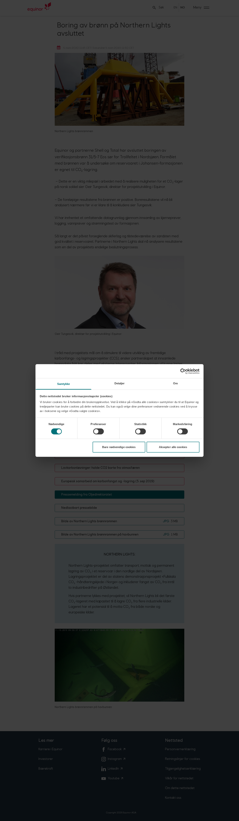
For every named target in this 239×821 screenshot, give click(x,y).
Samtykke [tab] (63, 383)
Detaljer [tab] (119, 383)
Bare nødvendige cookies (119, 447)
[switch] (98, 431)
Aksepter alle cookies (173, 447)
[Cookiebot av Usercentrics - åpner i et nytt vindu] (183, 371)
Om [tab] (175, 383)
